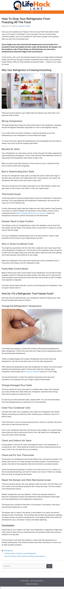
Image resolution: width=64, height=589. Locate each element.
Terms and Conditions (37, 581)
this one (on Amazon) (32, 372)
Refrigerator (8, 551)
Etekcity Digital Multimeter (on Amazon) (31, 213)
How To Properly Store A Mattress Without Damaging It (24, 556)
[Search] (49, 566)
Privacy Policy (25, 581)
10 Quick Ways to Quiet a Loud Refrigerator (20, 553)
